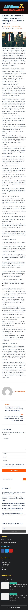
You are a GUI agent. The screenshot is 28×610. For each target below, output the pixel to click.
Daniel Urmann (7, 26)
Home (3, 561)
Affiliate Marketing (16, 26)
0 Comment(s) (18, 28)
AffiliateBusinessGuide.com (7, 539)
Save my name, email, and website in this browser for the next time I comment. (13, 465)
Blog (3, 567)
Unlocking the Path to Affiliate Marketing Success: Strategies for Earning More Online (18, 586)
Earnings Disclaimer (6, 562)
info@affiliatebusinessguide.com (8, 542)
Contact (4, 569)
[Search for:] (12, 479)
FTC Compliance (5, 564)
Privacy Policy (5, 566)
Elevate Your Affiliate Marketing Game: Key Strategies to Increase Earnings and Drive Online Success (13, 498)
